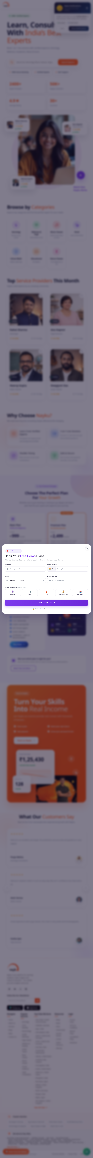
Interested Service (15, 587)
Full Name (8, 565)
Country (7, 576)
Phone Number (52, 565)
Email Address (52, 576)
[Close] (87, 548)
